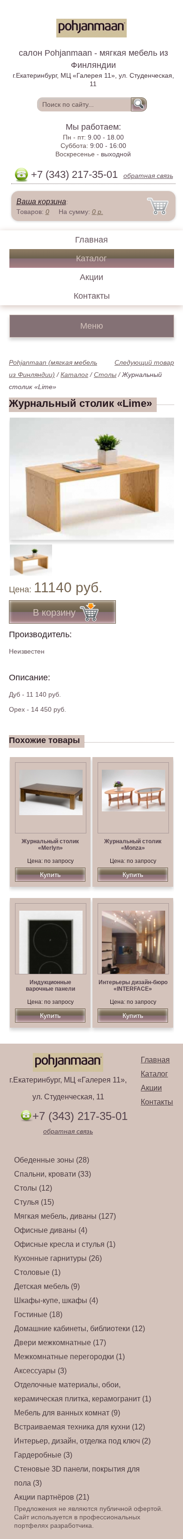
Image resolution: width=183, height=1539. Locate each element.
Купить (50, 874)
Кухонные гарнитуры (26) (58, 1258)
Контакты (92, 296)
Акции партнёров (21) (51, 1497)
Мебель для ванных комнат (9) (67, 1413)
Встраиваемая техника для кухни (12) (79, 1427)
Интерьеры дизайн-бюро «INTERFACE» (133, 985)
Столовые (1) (37, 1272)
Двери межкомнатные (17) (60, 1343)
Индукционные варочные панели (50, 985)
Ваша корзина (41, 202)
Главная (91, 239)
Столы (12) (33, 1188)
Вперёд (158, 474)
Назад (24, 474)
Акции (91, 277)
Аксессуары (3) (40, 1371)
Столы (105, 374)
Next (163, 555)
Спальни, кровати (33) (52, 1174)
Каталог (91, 258)
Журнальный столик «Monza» (132, 844)
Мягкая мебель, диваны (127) (65, 1216)
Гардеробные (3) (43, 1455)
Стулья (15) (34, 1202)
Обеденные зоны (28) (51, 1160)
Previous (26, 555)
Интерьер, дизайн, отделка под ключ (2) (82, 1441)
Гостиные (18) (38, 1314)
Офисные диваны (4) (50, 1230)
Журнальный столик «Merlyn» (50, 844)
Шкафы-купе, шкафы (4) (56, 1300)
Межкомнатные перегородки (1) (69, 1357)
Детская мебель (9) (47, 1286)
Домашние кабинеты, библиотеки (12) (79, 1329)
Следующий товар (144, 362)
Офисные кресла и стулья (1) (64, 1244)
